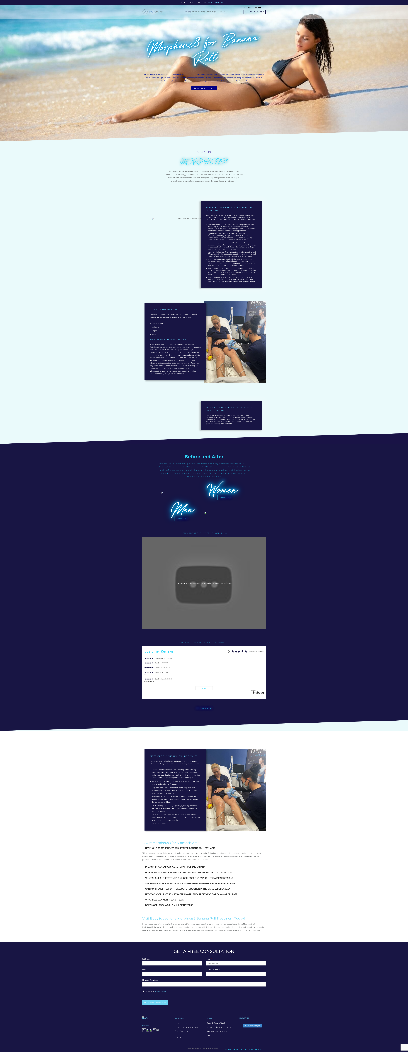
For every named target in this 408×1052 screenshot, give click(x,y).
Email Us (178, 1037)
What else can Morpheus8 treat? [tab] (164, 899)
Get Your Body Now (254, 12)
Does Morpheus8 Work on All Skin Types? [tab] (169, 905)
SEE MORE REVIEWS (204, 708)
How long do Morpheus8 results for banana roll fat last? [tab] (180, 848)
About (194, 12)
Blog (214, 12)
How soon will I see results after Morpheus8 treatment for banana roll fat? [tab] (191, 894)
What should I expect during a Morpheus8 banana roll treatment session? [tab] (189, 878)
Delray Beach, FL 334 (182, 1031)
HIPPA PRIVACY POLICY (230, 1049)
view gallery (226, 497)
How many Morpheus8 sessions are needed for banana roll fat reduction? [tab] (189, 872)
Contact (221, 12)
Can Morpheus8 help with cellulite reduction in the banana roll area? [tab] (187, 889)
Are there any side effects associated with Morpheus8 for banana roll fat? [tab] (190, 883)
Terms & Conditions (254, 1049)
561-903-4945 (181, 1023)
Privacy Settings (226, 583)
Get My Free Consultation (155, 1002)
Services (187, 12)
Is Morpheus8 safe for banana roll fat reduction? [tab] (175, 867)
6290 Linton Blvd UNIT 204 (186, 1027)
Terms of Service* (161, 991)
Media (208, 12)
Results (201, 12)
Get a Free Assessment (204, 88)
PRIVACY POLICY (242, 1049)
